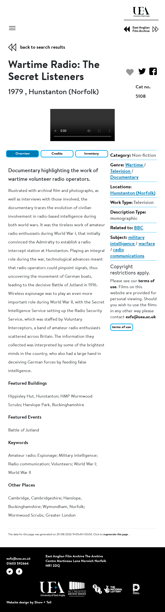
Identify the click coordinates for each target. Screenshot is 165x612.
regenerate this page (116, 534)
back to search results (42, 47)
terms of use (121, 327)
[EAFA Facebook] (20, 571)
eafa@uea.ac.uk (141, 317)
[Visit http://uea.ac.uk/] (52, 589)
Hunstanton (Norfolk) (132, 193)
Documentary (124, 177)
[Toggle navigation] (12, 28)
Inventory (91, 153)
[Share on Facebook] (151, 73)
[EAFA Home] (141, 19)
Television (120, 171)
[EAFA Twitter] (11, 571)
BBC (138, 228)
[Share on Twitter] (140, 73)
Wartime (134, 165)
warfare (147, 244)
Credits (57, 153)
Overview (22, 153)
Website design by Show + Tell (28, 602)
